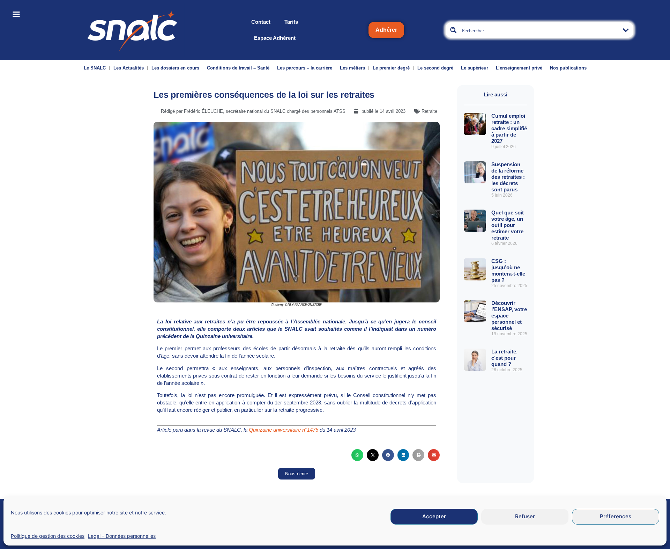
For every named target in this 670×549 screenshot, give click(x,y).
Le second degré (435, 68)
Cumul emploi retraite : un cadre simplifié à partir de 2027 (509, 128)
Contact (260, 22)
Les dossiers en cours (175, 68)
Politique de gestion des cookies (47, 536)
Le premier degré (391, 68)
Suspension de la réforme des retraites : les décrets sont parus (508, 176)
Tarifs (291, 22)
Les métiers (352, 68)
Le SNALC (95, 68)
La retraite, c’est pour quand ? (504, 358)
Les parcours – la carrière (304, 68)
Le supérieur (474, 68)
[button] (357, 455)
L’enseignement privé (519, 68)
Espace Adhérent (275, 38)
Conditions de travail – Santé (238, 68)
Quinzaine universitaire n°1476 (283, 430)
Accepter (434, 516)
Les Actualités (128, 68)
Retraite (429, 111)
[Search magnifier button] (453, 30)
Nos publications (568, 68)
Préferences (615, 516)
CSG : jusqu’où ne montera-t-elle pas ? (508, 270)
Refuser (525, 516)
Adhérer (386, 30)
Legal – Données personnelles (122, 536)
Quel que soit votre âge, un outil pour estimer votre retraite (507, 225)
